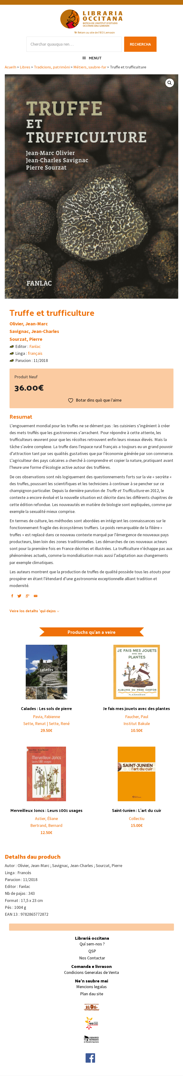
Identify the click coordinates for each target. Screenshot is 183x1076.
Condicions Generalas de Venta (91, 972)
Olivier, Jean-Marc (29, 324)
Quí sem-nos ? (92, 944)
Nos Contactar (92, 958)
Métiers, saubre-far (89, 67)
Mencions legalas (91, 986)
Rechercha (140, 44)
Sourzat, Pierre (26, 339)
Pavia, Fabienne (46, 716)
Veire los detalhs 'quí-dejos (33, 610)
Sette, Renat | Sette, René (46, 723)
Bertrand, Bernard (46, 825)
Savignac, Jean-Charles (34, 331)
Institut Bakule (136, 723)
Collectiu (136, 818)
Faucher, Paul (136, 716)
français (35, 353)
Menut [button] (95, 57)
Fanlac (35, 346)
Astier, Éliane (46, 818)
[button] (169, 83)
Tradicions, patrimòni (52, 67)
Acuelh (10, 67)
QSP (92, 951)
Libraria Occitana (91, 18)
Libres (25, 67)
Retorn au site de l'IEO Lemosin (96, 32)
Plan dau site (91, 993)
